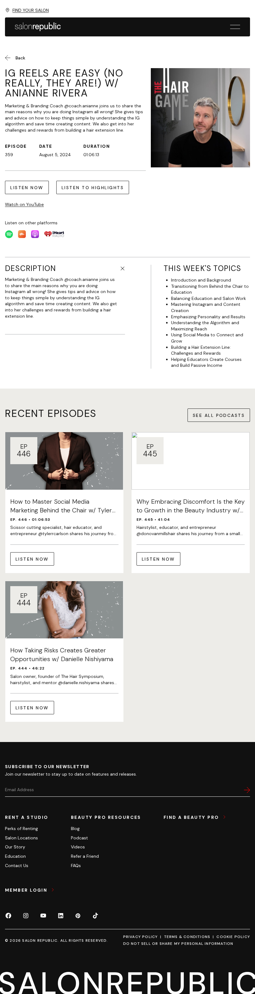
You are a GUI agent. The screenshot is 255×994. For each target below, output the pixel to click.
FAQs (76, 865)
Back (20, 58)
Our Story (15, 847)
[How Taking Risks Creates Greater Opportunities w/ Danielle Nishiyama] (64, 651)
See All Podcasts (219, 415)
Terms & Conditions (187, 936)
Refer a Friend (85, 856)
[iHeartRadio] (54, 234)
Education (15, 856)
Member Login (27, 890)
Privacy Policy (140, 936)
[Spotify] (9, 234)
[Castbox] (22, 234)
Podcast (79, 838)
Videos (78, 847)
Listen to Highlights (93, 187)
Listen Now (27, 187)
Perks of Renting (21, 828)
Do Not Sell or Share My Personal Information (178, 943)
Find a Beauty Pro (192, 817)
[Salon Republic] (38, 26)
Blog (75, 828)
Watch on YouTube (24, 204)
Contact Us (16, 865)
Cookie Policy (233, 936)
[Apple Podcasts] (35, 234)
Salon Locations (21, 838)
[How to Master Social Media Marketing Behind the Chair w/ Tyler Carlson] (64, 502)
